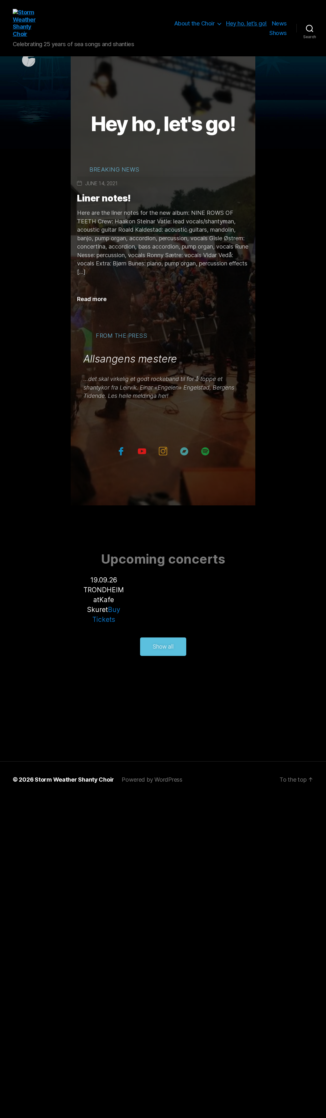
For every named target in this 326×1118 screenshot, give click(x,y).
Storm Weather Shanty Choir (74, 779)
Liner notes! (104, 198)
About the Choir (194, 23)
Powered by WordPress (152, 779)
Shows (278, 33)
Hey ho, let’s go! (246, 23)
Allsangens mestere (130, 359)
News (279, 23)
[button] (163, 646)
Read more (92, 299)
